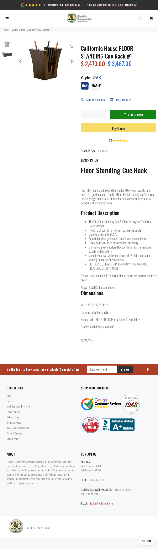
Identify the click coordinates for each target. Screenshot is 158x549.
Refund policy (13, 439)
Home (6, 29)
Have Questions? (123, 100)
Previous (20, 61)
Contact (10, 401)
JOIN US (125, 369)
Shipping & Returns (95, 100)
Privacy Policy (13, 412)
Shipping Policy (14, 422)
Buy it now (118, 128)
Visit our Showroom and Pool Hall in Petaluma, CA (112, 5)
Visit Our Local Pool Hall (18, 406)
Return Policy (13, 417)
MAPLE (96, 85)
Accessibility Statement (18, 428)
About (9, 395)
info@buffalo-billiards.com (100, 503)
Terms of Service (14, 433)
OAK (84, 85)
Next (71, 61)
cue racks (102, 150)
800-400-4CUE (72, 5)
